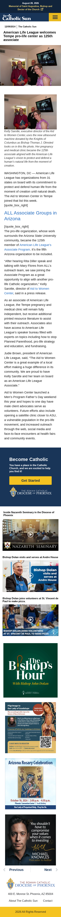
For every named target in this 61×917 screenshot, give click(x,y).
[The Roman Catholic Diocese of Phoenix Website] (30, 491)
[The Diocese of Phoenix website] (30, 884)
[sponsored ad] (30, 727)
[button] (31, 535)
